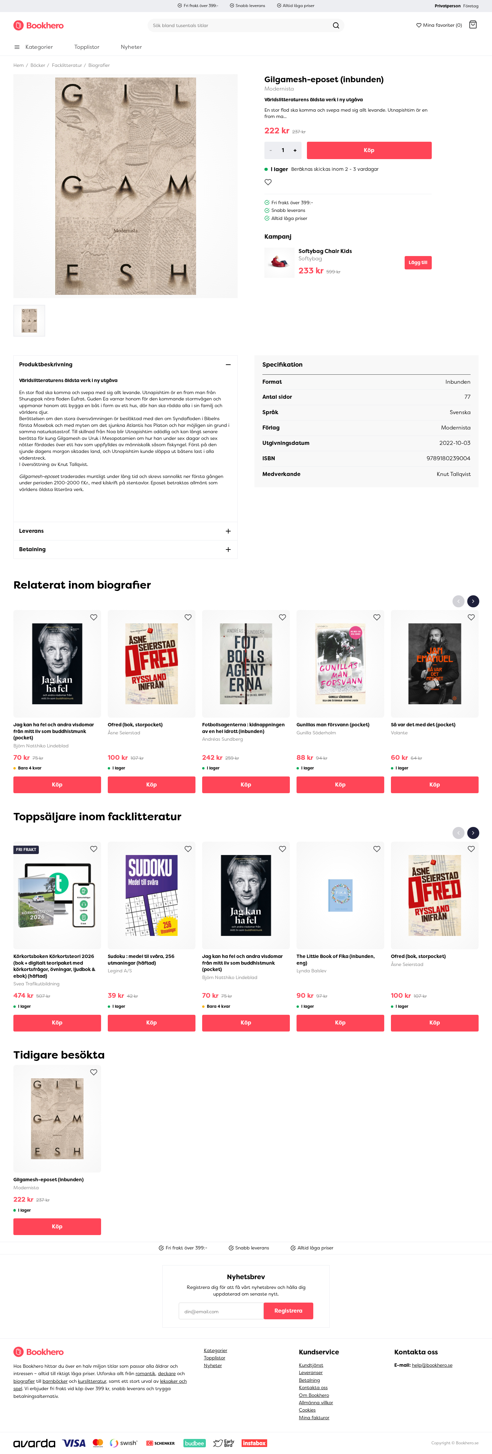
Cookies (307, 1410)
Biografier (98, 65)
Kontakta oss (313, 1387)
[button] (473, 25)
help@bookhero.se (432, 1365)
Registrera (288, 1310)
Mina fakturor (314, 1418)
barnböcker (55, 1381)
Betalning (309, 1380)
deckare (167, 1373)
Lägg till (418, 262)
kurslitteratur (92, 1381)
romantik (145, 1373)
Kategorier (215, 1350)
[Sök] (336, 25)
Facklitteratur (66, 65)
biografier (24, 1381)
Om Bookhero (314, 1395)
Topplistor (214, 1358)
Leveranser (311, 1372)
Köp (369, 150)
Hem (18, 65)
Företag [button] (471, 6)
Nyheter (213, 1365)
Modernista (279, 88)
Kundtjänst (311, 1365)
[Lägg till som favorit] (268, 182)
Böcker (37, 65)
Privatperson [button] (448, 6)
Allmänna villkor (316, 1403)
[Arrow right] (473, 601)
